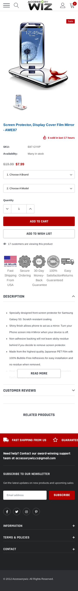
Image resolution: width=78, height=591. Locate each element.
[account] (62, 5)
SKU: (6, 146)
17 (9, 243)
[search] (16, 5)
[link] (7, 511)
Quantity (8, 200)
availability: (10, 153)
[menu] (6, 5)
